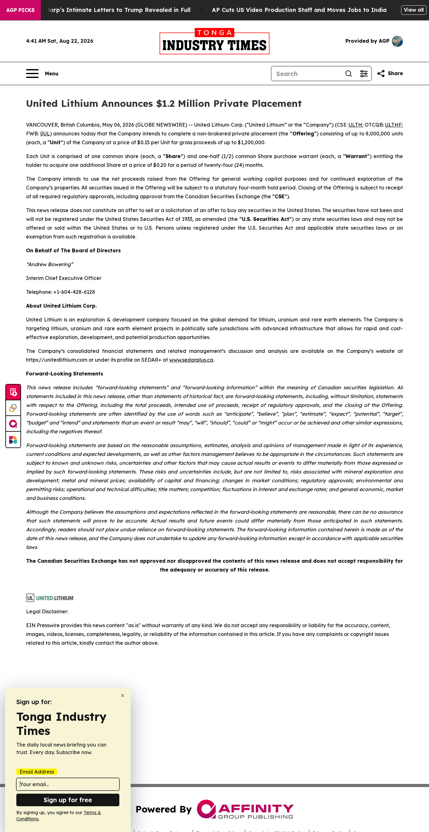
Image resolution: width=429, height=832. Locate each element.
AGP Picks (20, 10)
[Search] (348, 73)
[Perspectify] (13, 408)
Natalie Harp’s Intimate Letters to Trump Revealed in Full (106, 10)
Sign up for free (68, 800)
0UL (45, 133)
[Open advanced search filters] (363, 73)
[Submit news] (13, 392)
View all (414, 10)
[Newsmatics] (13, 439)
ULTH (355, 125)
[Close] (123, 695)
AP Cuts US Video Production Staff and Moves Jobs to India (299, 10)
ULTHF (393, 125)
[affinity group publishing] (13, 424)
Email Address (36, 772)
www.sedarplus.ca (191, 360)
